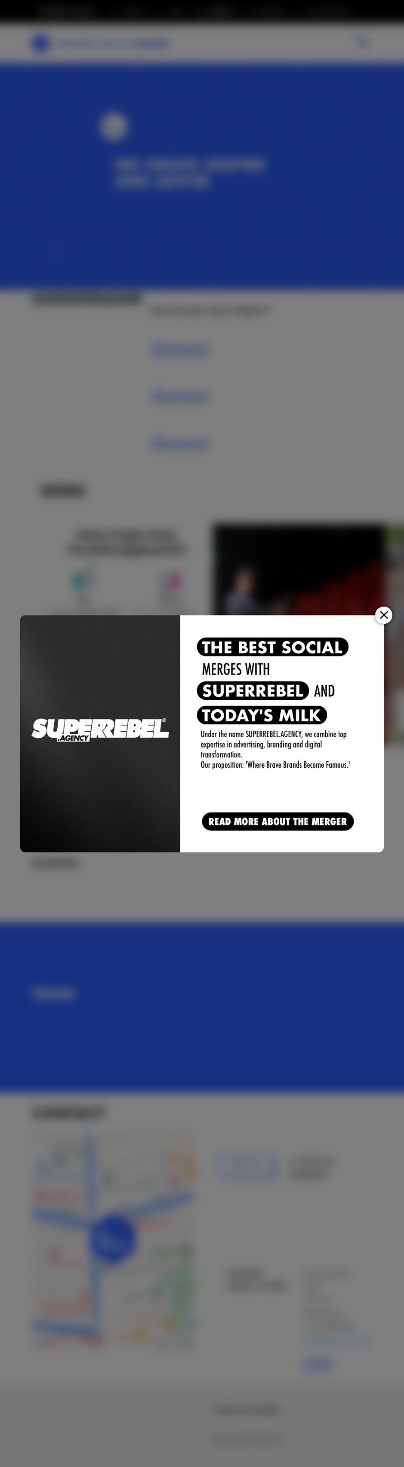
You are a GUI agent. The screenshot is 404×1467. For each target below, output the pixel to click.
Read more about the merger (279, 822)
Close (384, 614)
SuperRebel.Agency (100, 733)
